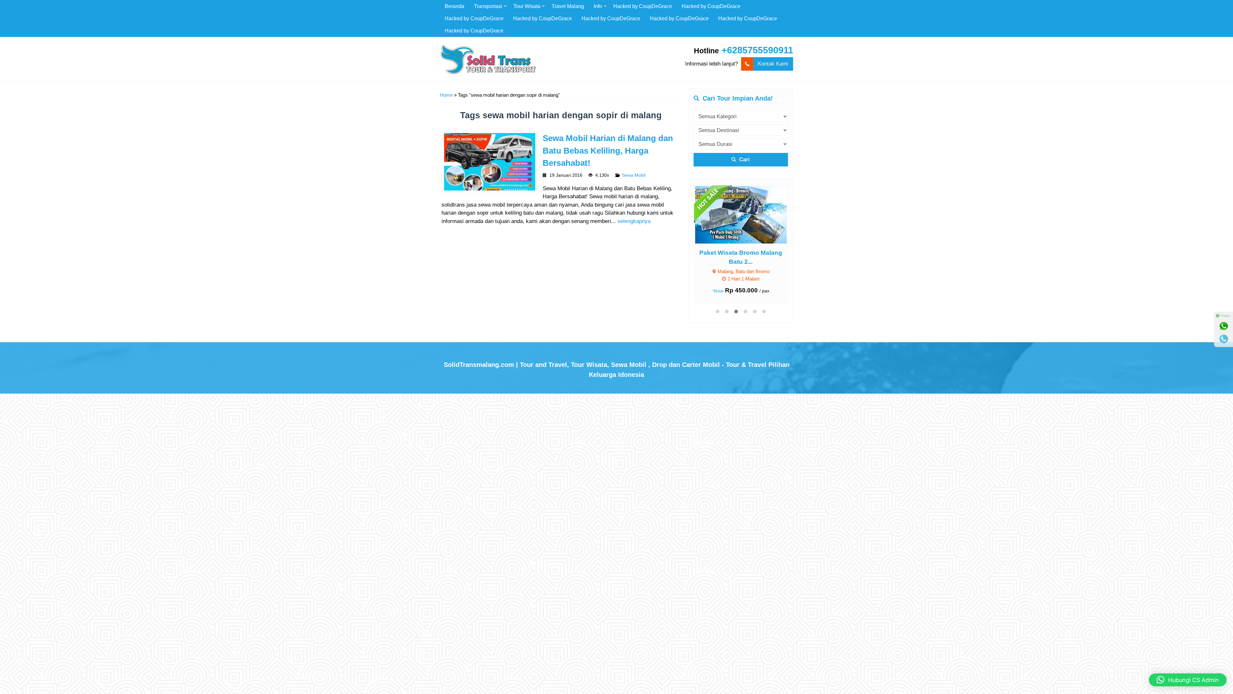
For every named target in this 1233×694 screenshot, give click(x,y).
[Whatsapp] (1224, 326)
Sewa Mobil (633, 175)
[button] (1188, 679)
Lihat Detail (746, 214)
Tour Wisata (526, 6)
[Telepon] (1224, 339)
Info (598, 6)
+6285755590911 (757, 50)
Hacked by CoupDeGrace (642, 6)
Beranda (454, 6)
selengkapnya (634, 221)
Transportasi (488, 6)
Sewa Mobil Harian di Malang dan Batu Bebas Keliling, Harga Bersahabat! (608, 150)
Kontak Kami (773, 64)
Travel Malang (568, 6)
